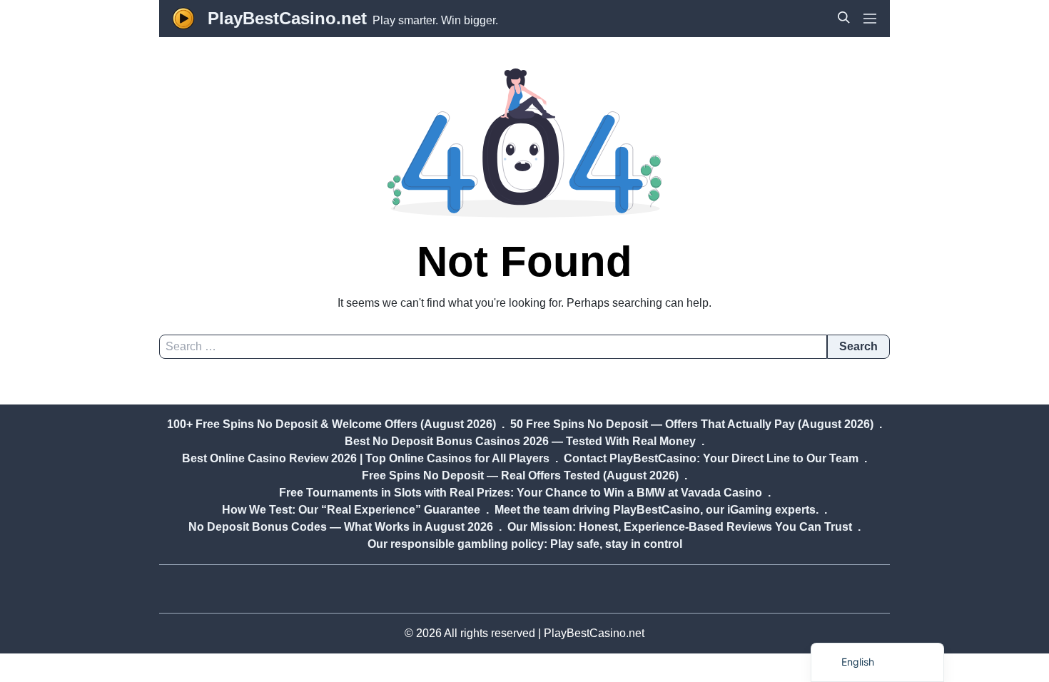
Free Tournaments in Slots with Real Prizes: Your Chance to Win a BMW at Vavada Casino (520, 493)
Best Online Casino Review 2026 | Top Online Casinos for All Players (365, 458)
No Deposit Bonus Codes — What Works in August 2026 (340, 527)
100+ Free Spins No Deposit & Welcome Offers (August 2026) (331, 424)
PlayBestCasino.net (287, 18)
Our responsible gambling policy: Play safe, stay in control (525, 544)
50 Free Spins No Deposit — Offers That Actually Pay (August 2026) (691, 424)
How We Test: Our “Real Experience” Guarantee (351, 510)
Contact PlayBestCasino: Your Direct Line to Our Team (711, 458)
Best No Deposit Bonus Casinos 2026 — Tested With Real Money (520, 441)
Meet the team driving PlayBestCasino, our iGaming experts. (657, 510)
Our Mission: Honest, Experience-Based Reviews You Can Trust (679, 527)
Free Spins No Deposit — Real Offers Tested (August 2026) (520, 475)
